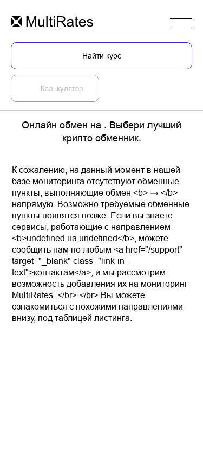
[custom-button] (52, 22)
